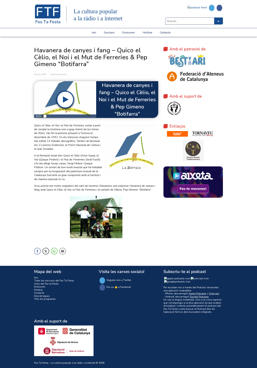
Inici (94, 32)
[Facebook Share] (37, 251)
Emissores (128, 32)
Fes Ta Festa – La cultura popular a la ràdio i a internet (64, 363)
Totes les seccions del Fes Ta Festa (54, 280)
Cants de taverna (58, 74)
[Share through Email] (62, 251)
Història (147, 32)
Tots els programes (45, 299)
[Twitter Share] (45, 251)
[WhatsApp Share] (54, 251)
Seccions (109, 32)
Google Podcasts (199, 296)
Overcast (214, 293)
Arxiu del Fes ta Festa (46, 283)
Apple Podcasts (197, 293)
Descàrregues (42, 296)
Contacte (165, 32)
